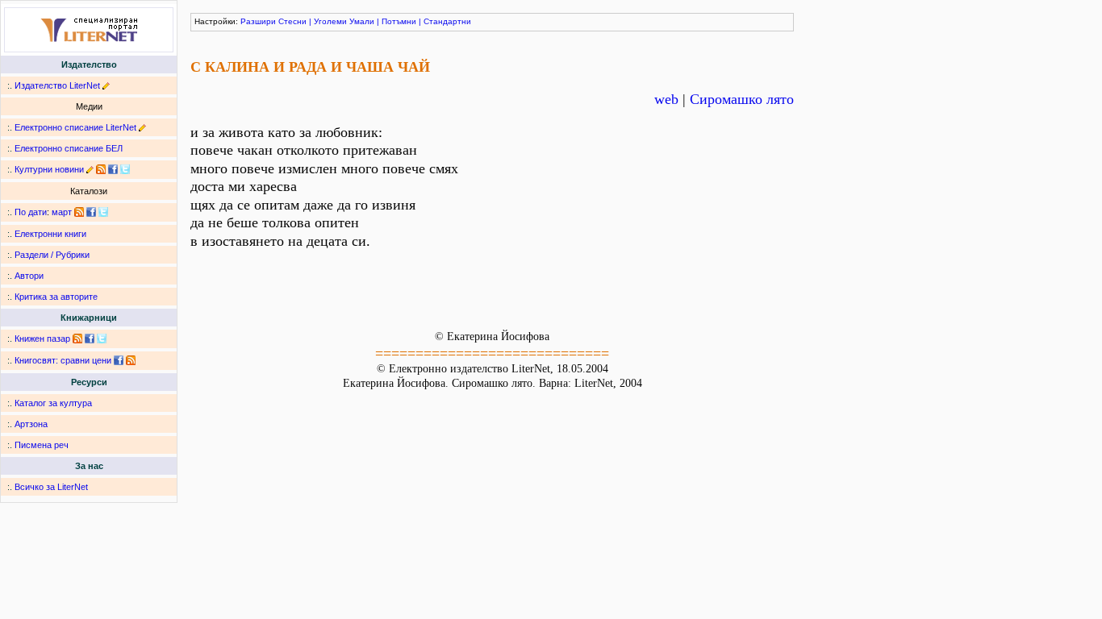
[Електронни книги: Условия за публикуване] (106, 85)
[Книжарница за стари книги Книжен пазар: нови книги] (77, 338)
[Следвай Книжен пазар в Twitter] (101, 338)
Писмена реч (42, 445)
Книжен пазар (42, 338)
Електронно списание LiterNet (75, 127)
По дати (31, 212)
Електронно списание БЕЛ (69, 148)
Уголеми (330, 21)
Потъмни (399, 21)
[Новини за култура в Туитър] (125, 169)
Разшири (258, 21)
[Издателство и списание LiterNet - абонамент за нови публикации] (79, 212)
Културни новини (49, 169)
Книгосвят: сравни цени (63, 360)
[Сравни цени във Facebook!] (118, 360)
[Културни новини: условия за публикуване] (90, 169)
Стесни (292, 21)
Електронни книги (50, 234)
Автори (29, 275)
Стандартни (447, 21)
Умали (361, 21)
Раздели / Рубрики (52, 255)
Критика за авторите (56, 296)
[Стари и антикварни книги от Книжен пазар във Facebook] (89, 338)
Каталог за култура (53, 403)
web (666, 99)
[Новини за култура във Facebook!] (113, 169)
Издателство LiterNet (57, 85)
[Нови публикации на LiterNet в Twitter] (103, 212)
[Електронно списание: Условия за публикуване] (142, 127)
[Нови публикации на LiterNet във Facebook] (91, 212)
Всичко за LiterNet (51, 487)
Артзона (31, 424)
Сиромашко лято (742, 99)
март (62, 212)
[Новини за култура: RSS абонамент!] (101, 169)
